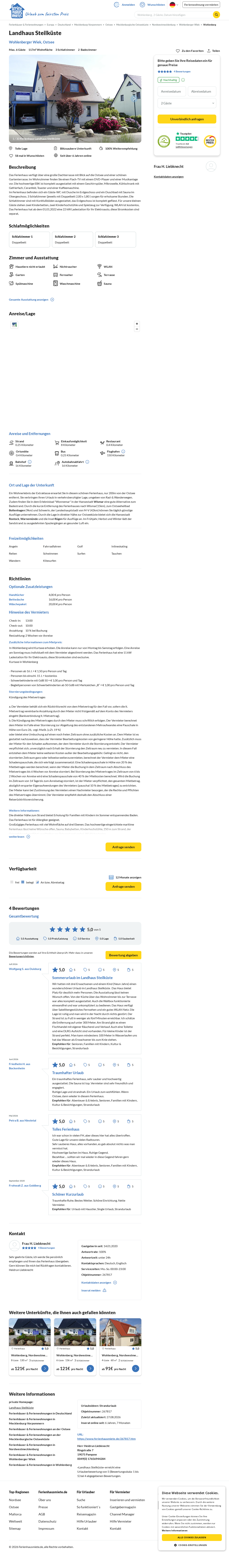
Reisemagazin (86, 1514)
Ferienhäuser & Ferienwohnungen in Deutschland (40, 1413)
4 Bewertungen (46, 1247)
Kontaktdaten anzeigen (169, 176)
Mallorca (15, 1514)
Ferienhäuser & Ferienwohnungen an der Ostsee (39, 1429)
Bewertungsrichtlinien (21, 956)
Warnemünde (29, 518)
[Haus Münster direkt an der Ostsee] (120, 1332)
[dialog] (191, 1518)
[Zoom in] (137, 323)
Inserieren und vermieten (127, 1500)
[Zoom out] (137, 329)
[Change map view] (14, 324)
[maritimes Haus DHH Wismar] (75, 1332)
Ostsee (14, 1507)
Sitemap (15, 1528)
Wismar (99, 501)
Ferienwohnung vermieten (201, 4)
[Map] (75, 372)
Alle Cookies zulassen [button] (192, 1537)
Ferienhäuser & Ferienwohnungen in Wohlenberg (40, 1464)
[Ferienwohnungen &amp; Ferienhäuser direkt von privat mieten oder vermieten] (39, 14)
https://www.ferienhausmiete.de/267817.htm (106, 1438)
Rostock (14, 518)
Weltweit (15, 1521)
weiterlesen (16, 836)
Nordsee (15, 1500)
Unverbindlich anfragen (187, 119)
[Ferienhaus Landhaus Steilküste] (75, 99)
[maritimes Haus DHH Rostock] (30, 1332)
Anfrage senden (123, 847)
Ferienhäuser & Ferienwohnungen (26, 24)
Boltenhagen (17, 510)
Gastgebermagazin (123, 1507)
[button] (192, 1545)
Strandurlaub (107, 1405)
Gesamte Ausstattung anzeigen (28, 299)
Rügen (59, 518)
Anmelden (128, 4)
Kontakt (82, 1528)
